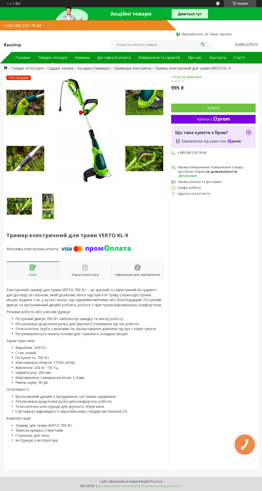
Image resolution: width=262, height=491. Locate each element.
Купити (213, 107)
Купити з (204, 119)
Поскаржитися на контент (118, 486)
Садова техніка (60, 68)
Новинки (82, 57)
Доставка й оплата (113, 57)
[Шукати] (203, 44)
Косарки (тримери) (93, 68)
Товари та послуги (27, 68)
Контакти (217, 57)
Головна (22, 57)
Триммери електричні (132, 68)
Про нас (195, 57)
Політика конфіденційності (161, 486)
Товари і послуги (52, 57)
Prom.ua (156, 481)
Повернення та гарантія (159, 57)
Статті (239, 57)
